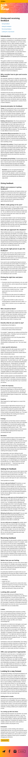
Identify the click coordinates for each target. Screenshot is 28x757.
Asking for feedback (6, 26)
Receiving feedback (6, 29)
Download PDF (5, 740)
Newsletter (22, 751)
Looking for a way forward (8, 31)
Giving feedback (6, 23)
